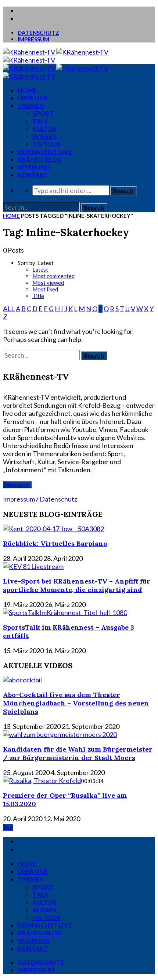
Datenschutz (38, 32)
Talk (40, 121)
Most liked (45, 289)
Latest (40, 269)
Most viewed (48, 282)
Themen (31, 105)
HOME (27, 90)
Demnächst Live (45, 152)
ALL (9, 309)
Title (38, 295)
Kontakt (33, 175)
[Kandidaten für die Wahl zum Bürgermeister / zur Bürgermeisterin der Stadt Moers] (60, 734)
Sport (43, 113)
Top (8, 827)
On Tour (46, 144)
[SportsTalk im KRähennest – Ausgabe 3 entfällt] (65, 612)
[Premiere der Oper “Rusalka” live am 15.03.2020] (42, 780)
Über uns (32, 98)
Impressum (33, 39)
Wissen (44, 136)
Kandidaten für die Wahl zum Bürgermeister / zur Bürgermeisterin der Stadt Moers (77, 753)
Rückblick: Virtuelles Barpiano (55, 543)
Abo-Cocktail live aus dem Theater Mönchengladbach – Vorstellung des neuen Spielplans (76, 703)
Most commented (53, 276)
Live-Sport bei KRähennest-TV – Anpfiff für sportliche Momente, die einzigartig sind (76, 585)
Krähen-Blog (40, 159)
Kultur (44, 129)
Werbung (34, 167)
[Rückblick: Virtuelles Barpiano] (53, 529)
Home (11, 215)
